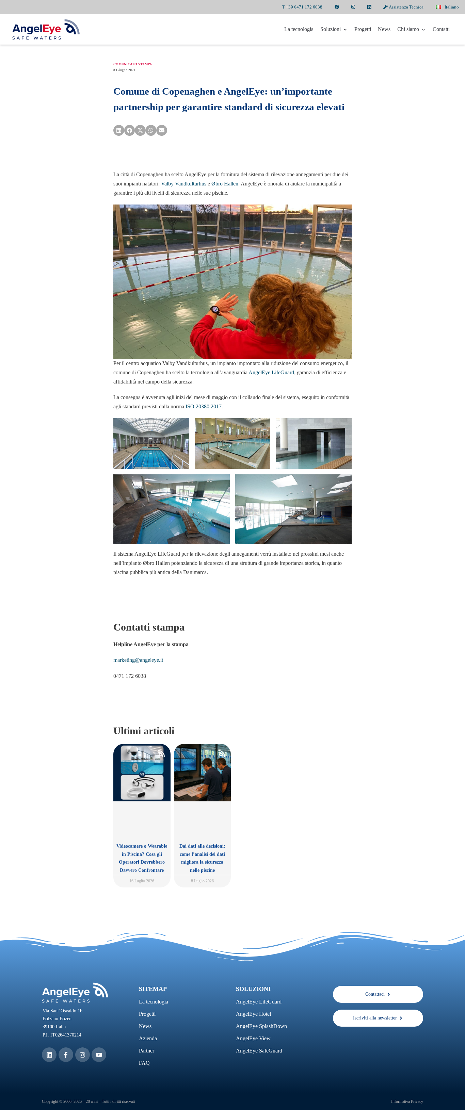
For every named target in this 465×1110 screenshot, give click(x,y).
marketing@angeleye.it (138, 660)
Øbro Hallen (224, 183)
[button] (118, 130)
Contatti (441, 29)
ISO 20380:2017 (204, 406)
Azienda (148, 1038)
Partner (146, 1051)
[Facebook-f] (66, 1054)
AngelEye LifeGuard (271, 372)
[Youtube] (99, 1054)
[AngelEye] (46, 29)
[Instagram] (82, 1054)
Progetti (362, 29)
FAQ (144, 1063)
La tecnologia (299, 29)
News (384, 29)
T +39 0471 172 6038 (302, 7)
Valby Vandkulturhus (183, 183)
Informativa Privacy (407, 1101)
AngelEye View (253, 1038)
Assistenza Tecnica (405, 7)
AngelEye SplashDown (261, 1026)
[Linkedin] (49, 1054)
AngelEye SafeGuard (259, 1051)
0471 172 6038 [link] (129, 676)
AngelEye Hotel (253, 1014)
